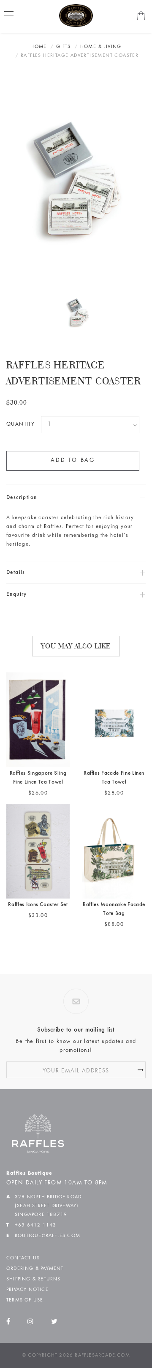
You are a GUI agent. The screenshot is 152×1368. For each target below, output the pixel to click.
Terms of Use (24, 1300)
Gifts (63, 46)
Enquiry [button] (16, 594)
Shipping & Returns (33, 1279)
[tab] (76, 498)
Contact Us (23, 1258)
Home (38, 46)
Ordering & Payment (35, 1268)
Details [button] (15, 573)
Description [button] (21, 498)
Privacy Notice (27, 1289)
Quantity (20, 424)
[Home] (76, 16)
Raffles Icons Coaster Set (38, 905)
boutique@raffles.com (47, 1235)
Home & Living (101, 46)
